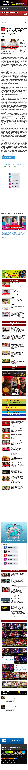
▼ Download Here (10, 701)
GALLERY (15, 745)
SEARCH (24, 22)
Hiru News (15, 12)
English (4, 12)
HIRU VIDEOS (4, 747)
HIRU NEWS (8, 745)
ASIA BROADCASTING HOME (14, 747)
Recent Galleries (14, 621)
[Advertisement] (14, 201)
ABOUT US (4, 749)
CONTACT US (10, 749)
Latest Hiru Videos (14, 322)
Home (3, 745)
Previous (3, 223)
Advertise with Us (5, 14)
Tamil (9, 12)
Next (24, 223)
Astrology (21, 745)
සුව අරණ (14, 325)
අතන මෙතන (14, 280)
